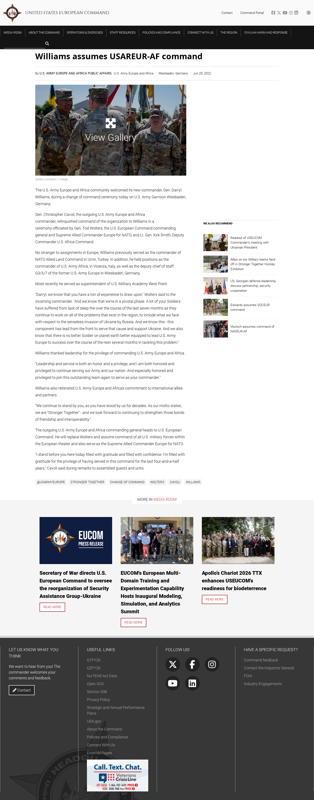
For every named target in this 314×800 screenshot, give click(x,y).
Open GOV (95, 683)
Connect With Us (101, 745)
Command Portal (252, 13)
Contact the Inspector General (269, 668)
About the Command (104, 729)
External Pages (99, 753)
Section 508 (97, 691)
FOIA (248, 676)
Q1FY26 (93, 660)
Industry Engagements (263, 683)
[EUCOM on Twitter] (280, 13)
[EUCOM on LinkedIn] (296, 13)
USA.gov (94, 721)
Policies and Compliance (107, 737)
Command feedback (261, 660)
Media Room (165, 499)
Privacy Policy (98, 699)
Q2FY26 (93, 668)
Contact (227, 13)
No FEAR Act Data (102, 676)
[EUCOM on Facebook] (274, 13)
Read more (52, 607)
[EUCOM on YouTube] (286, 13)
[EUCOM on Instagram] (291, 13)
